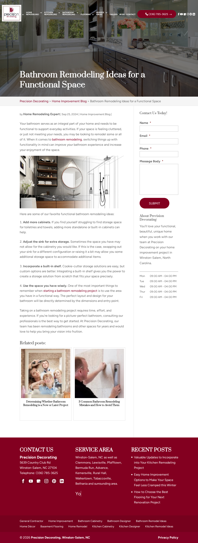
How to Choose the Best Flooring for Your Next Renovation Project (151, 497)
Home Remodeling (32, 14)
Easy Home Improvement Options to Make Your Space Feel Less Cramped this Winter (155, 480)
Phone (146, 148)
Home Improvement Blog (95, 114)
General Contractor (31, 521)
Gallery (114, 15)
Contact (131, 15)
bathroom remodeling (67, 139)
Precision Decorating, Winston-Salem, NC (60, 537)
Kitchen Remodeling (50, 14)
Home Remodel (77, 526)
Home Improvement (60, 521)
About (17, 15)
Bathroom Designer (119, 521)
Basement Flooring (51, 526)
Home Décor (27, 526)
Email (145, 136)
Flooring (85, 15)
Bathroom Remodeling (68, 14)
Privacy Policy (168, 537)
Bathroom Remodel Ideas (151, 521)
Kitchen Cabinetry (103, 526)
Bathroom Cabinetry (90, 521)
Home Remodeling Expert (41, 114)
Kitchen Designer (129, 526)
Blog (122, 15)
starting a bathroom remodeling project (70, 291)
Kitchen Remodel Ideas (159, 526)
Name (145, 123)
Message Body (151, 161)
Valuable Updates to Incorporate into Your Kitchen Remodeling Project (156, 462)
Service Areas (100, 14)
